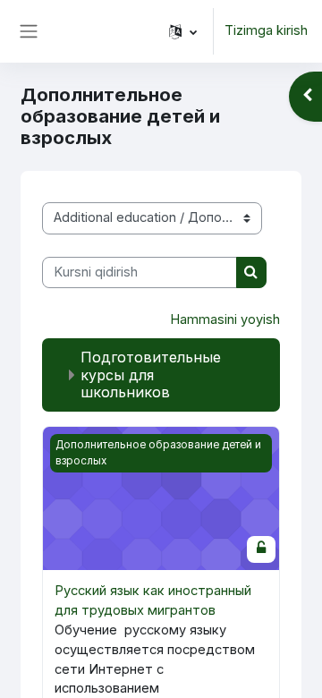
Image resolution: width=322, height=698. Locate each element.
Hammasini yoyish (225, 319)
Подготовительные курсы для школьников (150, 374)
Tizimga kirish (266, 30)
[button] (183, 31)
